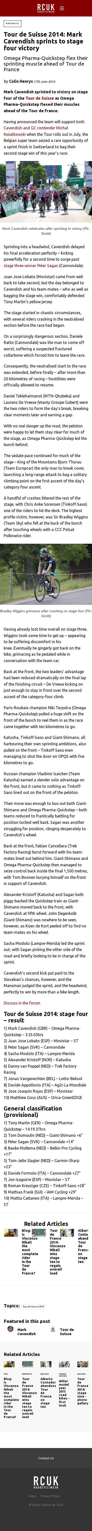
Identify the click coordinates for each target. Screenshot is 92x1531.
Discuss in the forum (22, 1003)
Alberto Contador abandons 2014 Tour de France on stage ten (74, 1247)
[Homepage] (46, 1481)
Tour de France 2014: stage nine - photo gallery (82, 1386)
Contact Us (46, 1458)
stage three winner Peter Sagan (31, 265)
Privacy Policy (50, 1496)
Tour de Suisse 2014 (33, 1306)
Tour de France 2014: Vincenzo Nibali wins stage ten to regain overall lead (46, 1253)
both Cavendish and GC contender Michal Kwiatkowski (44, 128)
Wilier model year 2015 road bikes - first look (64, 1387)
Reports (12, 23)
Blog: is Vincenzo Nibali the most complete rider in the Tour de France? (18, 1253)
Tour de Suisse (40, 98)
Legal (32, 1496)
